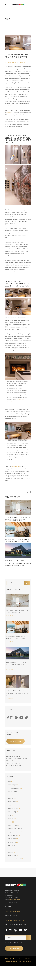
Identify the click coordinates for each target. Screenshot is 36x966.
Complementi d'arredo (14, 832)
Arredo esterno (12, 855)
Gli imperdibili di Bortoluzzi (15, 828)
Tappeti (10, 822)
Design (10, 805)
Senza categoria (12, 785)
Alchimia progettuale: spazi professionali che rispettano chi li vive (17, 693)
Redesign (14, 62)
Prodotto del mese (13, 808)
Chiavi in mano (12, 801)
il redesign (9, 112)
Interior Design (12, 839)
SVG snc (18, 961)
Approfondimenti (12, 835)
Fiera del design (12, 812)
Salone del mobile (13, 825)
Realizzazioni (8, 62)
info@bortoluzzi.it (16, 765)
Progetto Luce (15, 466)
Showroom (11, 818)
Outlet (9, 795)
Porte (9, 815)
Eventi (9, 781)
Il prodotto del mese (13, 788)
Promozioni (11, 798)
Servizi (9, 849)
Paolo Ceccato (26, 961)
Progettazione (12, 842)
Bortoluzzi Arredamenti (14, 859)
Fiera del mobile (12, 791)
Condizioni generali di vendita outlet (15, 920)
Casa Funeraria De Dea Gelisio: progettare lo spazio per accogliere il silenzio (16, 665)
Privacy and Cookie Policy (12, 911)
